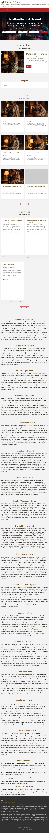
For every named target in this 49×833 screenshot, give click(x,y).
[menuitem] (4, 6)
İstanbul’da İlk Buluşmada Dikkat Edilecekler (14, 220)
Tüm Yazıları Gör (24, 307)
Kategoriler (9, 9)
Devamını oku (6, 235)
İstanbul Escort (13, 2)
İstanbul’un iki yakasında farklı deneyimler (37, 220)
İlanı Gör (29, 67)
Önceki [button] (2, 62)
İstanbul (5, 121)
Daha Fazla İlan (24, 203)
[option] (24, 62)
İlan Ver (4, 6)
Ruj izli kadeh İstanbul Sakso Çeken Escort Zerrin (15, 152)
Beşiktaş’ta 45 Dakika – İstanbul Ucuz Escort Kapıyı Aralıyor (18, 119)
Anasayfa (3, 9)
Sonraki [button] (46, 62)
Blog (16, 9)
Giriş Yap (10, 6)
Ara (45, 31)
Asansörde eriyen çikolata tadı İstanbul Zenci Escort (16, 186)
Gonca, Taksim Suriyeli (8, 264)
